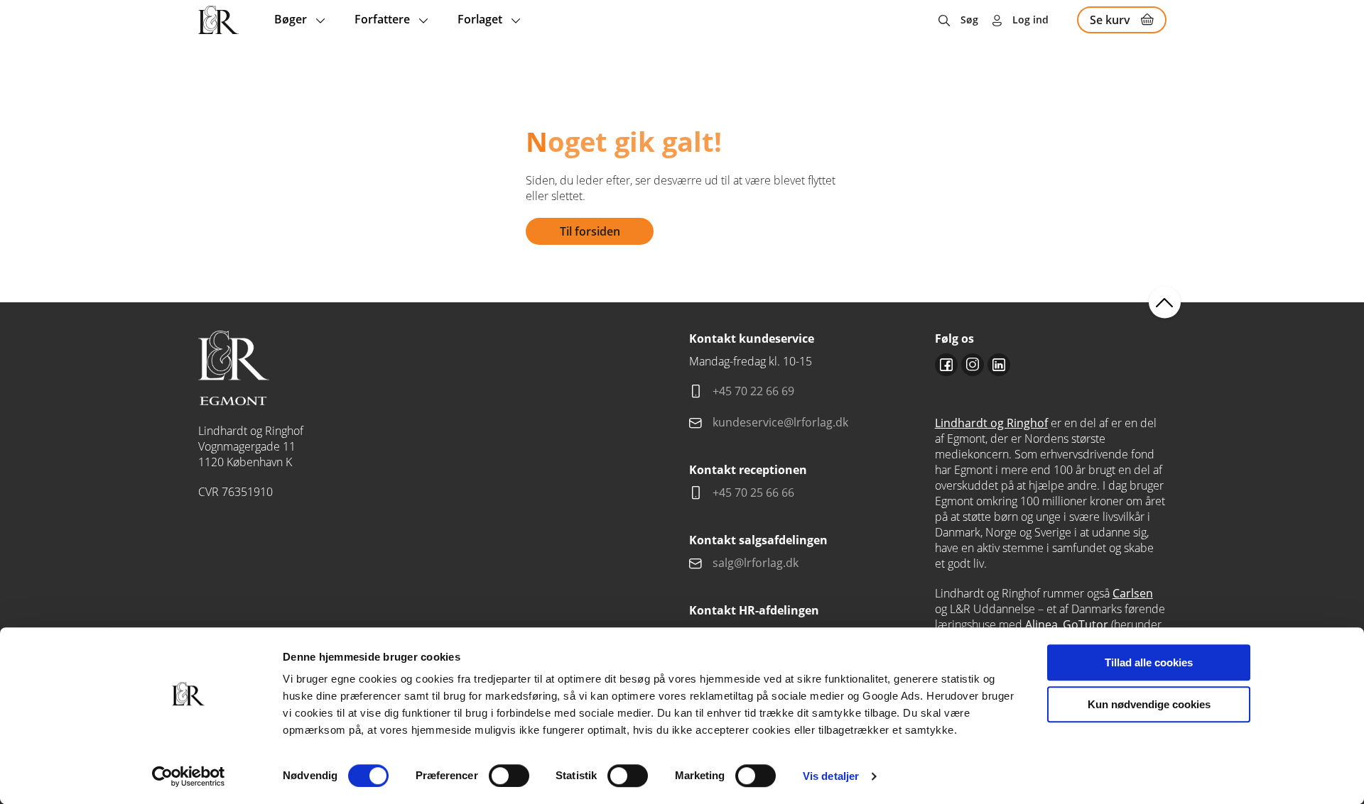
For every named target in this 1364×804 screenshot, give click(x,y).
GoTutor (1085, 624)
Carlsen (1133, 593)
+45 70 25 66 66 (753, 492)
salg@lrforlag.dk (756, 563)
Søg (969, 19)
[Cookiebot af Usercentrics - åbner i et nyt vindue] (188, 776)
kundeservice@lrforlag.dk (780, 422)
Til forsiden (590, 231)
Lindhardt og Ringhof (991, 423)
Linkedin (998, 364)
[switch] (509, 775)
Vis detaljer (831, 776)
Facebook (946, 364)
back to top (1165, 303)
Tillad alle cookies (1149, 662)
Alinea (1041, 624)
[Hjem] (218, 20)
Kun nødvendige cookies (1149, 704)
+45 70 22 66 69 (753, 391)
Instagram (972, 364)
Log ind (1030, 19)
